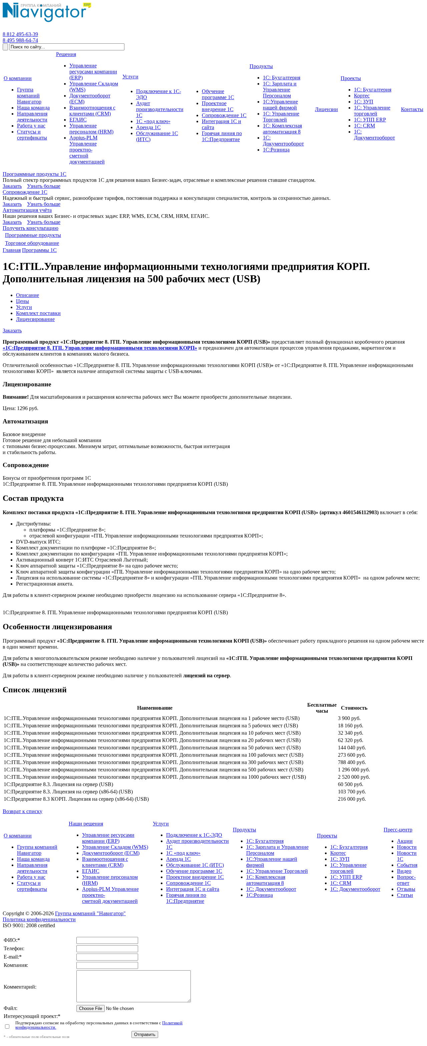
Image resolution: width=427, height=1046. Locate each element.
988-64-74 (20, 40)
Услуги (24, 307)
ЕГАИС (90, 871)
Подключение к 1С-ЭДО (194, 835)
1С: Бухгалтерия (265, 841)
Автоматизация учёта (27, 210)
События (407, 865)
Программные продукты (33, 235)
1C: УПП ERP (346, 877)
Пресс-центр (398, 829)
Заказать (12, 186)
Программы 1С (39, 250)
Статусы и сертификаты (32, 886)
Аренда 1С (178, 859)
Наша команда (33, 859)
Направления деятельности (32, 868)
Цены (22, 301)
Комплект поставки (38, 313)
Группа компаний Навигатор (37, 850)
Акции (405, 841)
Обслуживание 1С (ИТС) (195, 865)
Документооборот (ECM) (110, 853)
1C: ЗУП (340, 859)
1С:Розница (259, 895)
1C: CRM (340, 883)
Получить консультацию (30, 228)
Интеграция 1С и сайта (192, 889)
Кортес (338, 853)
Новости (407, 847)
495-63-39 (20, 34)
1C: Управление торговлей (348, 868)
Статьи (405, 895)
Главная (12, 250)
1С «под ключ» (183, 853)
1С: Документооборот (271, 889)
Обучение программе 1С (194, 871)
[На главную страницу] (47, 22)
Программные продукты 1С (34, 174)
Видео (404, 871)
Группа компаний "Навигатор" (90, 913)
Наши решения (86, 823)
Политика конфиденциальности (39, 919)
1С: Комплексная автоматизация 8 (265, 880)
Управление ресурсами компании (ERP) (108, 838)
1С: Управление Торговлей (277, 871)
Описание (27, 295)
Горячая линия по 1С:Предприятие (186, 898)
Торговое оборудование (32, 243)
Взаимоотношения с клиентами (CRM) (105, 862)
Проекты (327, 835)
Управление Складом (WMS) (115, 847)
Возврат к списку (22, 811)
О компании (18, 835)
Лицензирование (35, 319)
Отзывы (406, 889)
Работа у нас (31, 877)
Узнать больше (43, 186)
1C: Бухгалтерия (349, 847)
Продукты (244, 829)
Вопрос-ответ (406, 880)
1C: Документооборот (355, 889)
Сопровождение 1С (25, 192)
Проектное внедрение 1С (195, 877)
